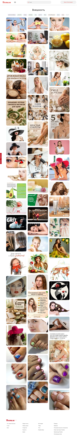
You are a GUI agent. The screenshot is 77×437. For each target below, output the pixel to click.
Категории (40, 423)
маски (58, 14)
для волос (20, 14)
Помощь (55, 423)
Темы (39, 425)
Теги (39, 427)
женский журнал (51, 14)
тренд (63, 14)
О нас (8, 425)
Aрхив (24, 431)
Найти (45, 2)
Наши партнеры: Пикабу (59, 429)
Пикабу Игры (41, 429)
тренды (25, 14)
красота (40, 14)
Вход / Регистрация (68, 2)
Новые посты (25, 423)
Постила (7, 2)
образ (45, 14)
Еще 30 (67, 14)
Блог (8, 427)
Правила (56, 425)
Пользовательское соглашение (61, 427)
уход (35, 14)
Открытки (25, 427)
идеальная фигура (11, 14)
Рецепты (24, 429)
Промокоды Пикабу (58, 431)
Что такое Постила (11, 423)
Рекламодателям (58, 434)
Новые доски (25, 425)
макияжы (31, 14)
